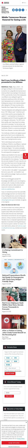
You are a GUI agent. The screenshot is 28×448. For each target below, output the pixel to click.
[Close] (26, 422)
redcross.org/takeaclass (8, 189)
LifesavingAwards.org (7, 200)
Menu (24, 2)
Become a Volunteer (15, 409)
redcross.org (21, 226)
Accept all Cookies (14, 443)
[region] (14, 434)
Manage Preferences (14, 446)
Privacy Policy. (21, 438)
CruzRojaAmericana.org (7, 228)
